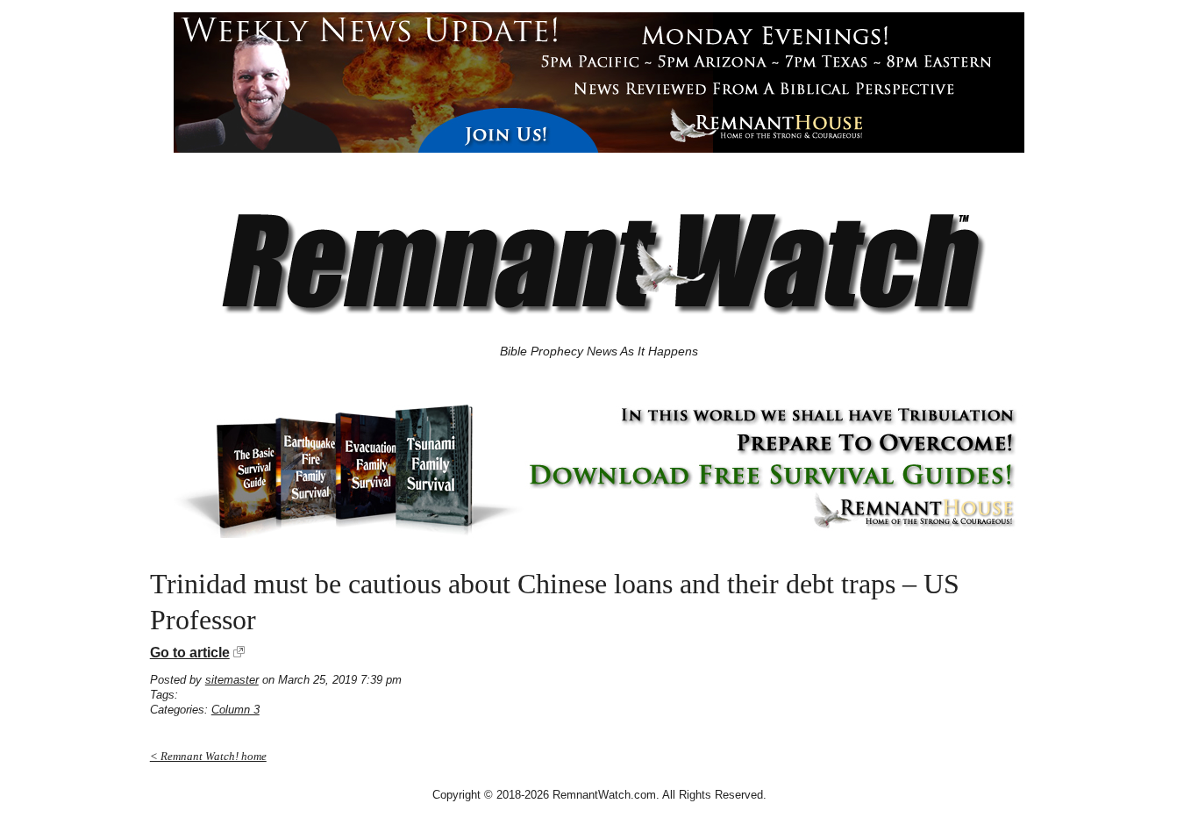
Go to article (190, 652)
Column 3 (235, 709)
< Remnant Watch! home (208, 756)
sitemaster (232, 679)
